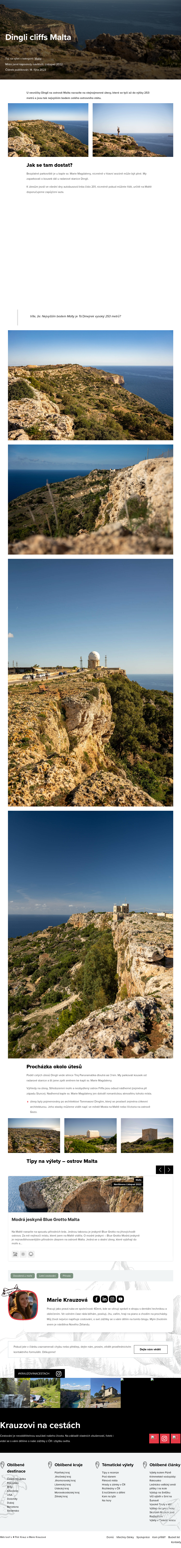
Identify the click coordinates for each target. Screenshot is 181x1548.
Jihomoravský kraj (65, 1480)
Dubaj (10, 1503)
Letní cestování (47, 1276)
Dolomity (12, 1499)
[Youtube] (120, 1298)
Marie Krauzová (37, 1537)
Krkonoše (12, 1491)
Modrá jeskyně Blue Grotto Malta (46, 1219)
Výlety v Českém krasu (163, 1520)
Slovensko (13, 1510)
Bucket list (174, 1537)
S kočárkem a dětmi (113, 1492)
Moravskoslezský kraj (67, 1492)
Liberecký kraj (63, 1484)
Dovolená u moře (22, 1276)
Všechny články (125, 1537)
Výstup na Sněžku (160, 1492)
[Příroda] (31, 1254)
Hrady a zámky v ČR (113, 1484)
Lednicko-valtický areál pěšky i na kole (163, 1486)
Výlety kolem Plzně (160, 1472)
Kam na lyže (109, 1496)
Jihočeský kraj (63, 1476)
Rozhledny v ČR (111, 1488)
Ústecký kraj (62, 1488)
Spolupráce (143, 1537)
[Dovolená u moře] (15, 1254)
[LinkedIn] (104, 1298)
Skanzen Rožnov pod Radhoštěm (162, 1514)
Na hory (106, 1500)
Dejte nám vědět (150, 1349)
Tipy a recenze (110, 1472)
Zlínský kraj (61, 1496)
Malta (38, 58)
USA (9, 1495)
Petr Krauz (20, 1537)
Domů (110, 1537)
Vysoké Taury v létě (161, 1504)
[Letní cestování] (23, 1254)
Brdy (9, 1487)
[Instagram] (112, 1298)
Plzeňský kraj (62, 1472)
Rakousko (13, 1483)
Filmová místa (110, 1480)
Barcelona (13, 1507)
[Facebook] (96, 1298)
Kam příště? (159, 1537)
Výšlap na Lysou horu (162, 1508)
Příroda (67, 1276)
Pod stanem (109, 1476)
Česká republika (16, 1479)
